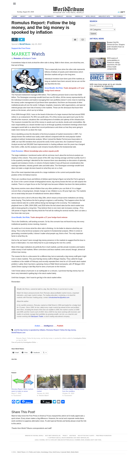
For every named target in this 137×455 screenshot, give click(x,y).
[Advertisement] (108, 133)
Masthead (72, 435)
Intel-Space (90, 16)
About (22, 16)
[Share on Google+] (28, 39)
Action (37, 326)
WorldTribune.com (18, 332)
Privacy (65, 435)
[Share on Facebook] (14, 39)
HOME (15, 16)
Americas (79, 16)
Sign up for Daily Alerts (86, 435)
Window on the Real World (34, 435)
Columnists (49, 16)
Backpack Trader (29, 58)
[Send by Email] (82, 39)
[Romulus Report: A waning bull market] (48, 381)
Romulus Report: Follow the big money (61, 330)
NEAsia (69, 16)
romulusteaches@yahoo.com (59, 297)
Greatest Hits (104, 16)
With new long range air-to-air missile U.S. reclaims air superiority (105, 85)
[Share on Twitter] (21, 39)
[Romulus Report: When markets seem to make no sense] (23, 381)
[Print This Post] (75, 39)
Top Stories (118, 16)
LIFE (30, 16)
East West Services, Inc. (53, 435)
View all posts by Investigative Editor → (24, 342)
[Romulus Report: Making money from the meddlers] (74, 381)
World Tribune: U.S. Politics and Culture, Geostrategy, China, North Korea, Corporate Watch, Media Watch (47, 452)
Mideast (60, 16)
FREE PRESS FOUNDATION (103, 435)
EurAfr (38, 16)
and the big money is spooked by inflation (29, 330)
